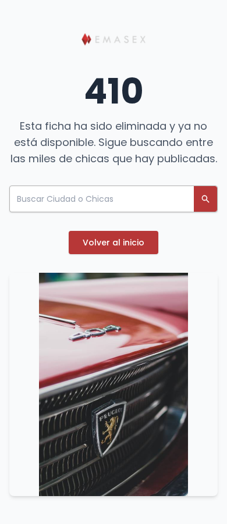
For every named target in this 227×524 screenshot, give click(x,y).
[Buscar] (205, 199)
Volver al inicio (113, 242)
